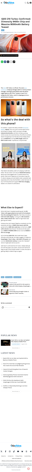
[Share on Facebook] (5, 62)
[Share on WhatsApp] (2, 62)
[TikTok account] (14, 451)
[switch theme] (28, 3)
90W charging (9, 277)
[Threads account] (26, 451)
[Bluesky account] (22, 451)
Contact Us (10, 456)
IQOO (3, 30)
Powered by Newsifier (16, 469)
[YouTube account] (18, 451)
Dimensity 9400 (17, 277)
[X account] (1, 451)
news (2, 277)
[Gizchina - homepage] (8, 2)
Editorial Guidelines (16, 458)
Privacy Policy (19, 456)
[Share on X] (8, 62)
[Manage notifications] (28, 468)
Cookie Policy (27, 456)
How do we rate (28, 461)
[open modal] (30, 3)
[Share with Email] (11, 62)
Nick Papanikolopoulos (9, 32)
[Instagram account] (10, 451)
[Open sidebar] (1, 3)
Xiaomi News (16, 344)
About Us (3, 456)
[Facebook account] (5, 451)
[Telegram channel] (30, 451)
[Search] (25, 3)
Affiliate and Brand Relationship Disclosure (12, 461)
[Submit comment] (29, 307)
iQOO (4, 88)
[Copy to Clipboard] (14, 62)
